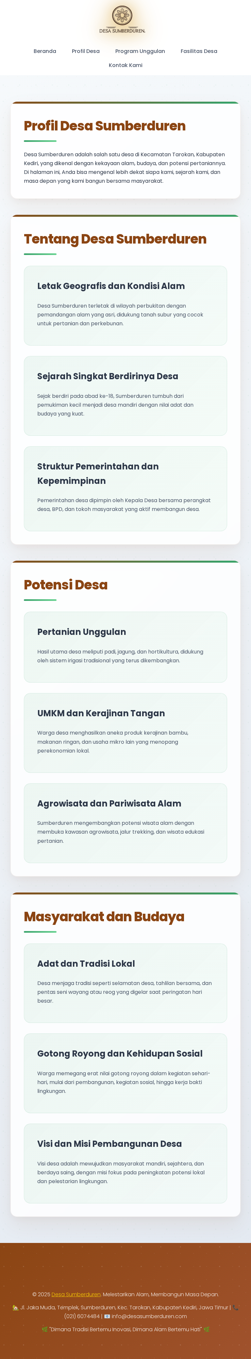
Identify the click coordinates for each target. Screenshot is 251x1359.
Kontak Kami (125, 65)
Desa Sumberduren (76, 1294)
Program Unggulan (140, 51)
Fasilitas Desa (199, 51)
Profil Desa (86, 51)
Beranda (45, 51)
